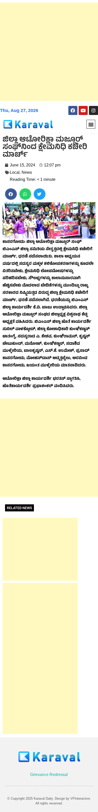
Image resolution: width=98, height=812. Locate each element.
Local (15, 172)
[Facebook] (72, 110)
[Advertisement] (49, 52)
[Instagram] (93, 110)
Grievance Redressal (49, 774)
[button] (90, 124)
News (27, 172)
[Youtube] (83, 110)
